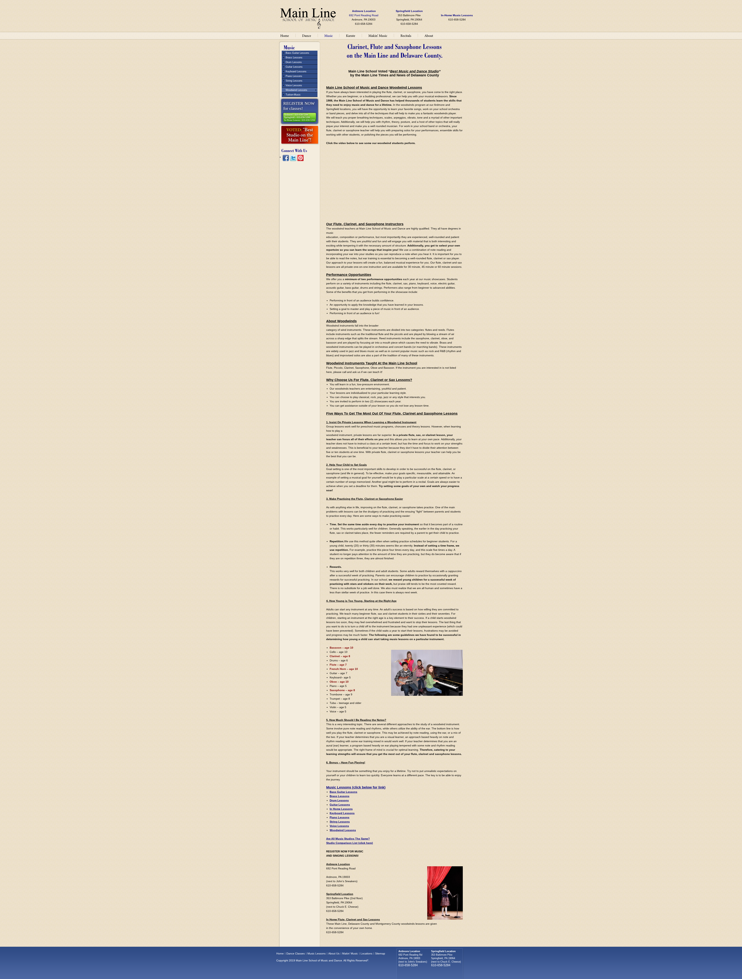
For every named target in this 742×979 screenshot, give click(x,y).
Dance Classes (295, 953)
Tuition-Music (293, 94)
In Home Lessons (341, 808)
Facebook (286, 158)
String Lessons (340, 821)
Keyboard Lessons (342, 813)
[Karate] (350, 35)
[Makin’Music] (377, 35)
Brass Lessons (339, 796)
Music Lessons (316, 953)
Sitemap (380, 953)
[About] (428, 35)
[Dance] (306, 35)
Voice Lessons (339, 825)
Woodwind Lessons (343, 830)
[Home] (284, 35)
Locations (366, 953)
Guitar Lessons (340, 804)
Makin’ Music (350, 953)
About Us (334, 953)
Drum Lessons (339, 800)
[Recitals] (405, 35)
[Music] (328, 35)
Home (280, 953)
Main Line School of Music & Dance (308, 17)
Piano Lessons (339, 817)
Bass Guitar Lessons (343, 791)
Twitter (293, 158)
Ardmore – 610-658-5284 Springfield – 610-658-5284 (299, 117)
